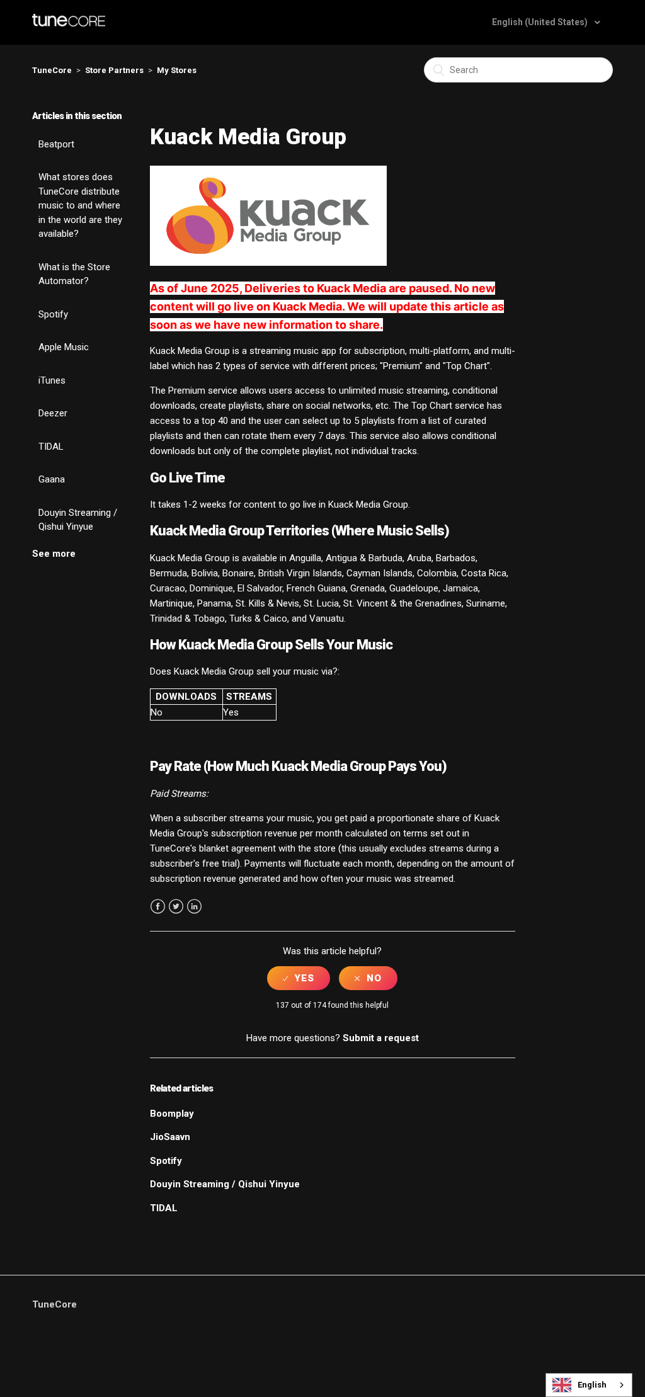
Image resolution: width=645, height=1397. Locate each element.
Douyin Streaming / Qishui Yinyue (77, 520)
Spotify (53, 314)
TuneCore (52, 70)
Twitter (176, 907)
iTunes (52, 380)
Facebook (158, 907)
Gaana (51, 479)
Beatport (56, 144)
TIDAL (51, 446)
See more (54, 553)
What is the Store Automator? (74, 274)
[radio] (298, 978)
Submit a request (381, 1038)
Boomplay (172, 1113)
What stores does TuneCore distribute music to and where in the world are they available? (80, 205)
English (592, 1384)
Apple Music (63, 347)
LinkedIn (194, 907)
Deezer (52, 413)
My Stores (177, 70)
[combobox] (588, 1385)
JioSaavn (170, 1137)
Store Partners (114, 70)
